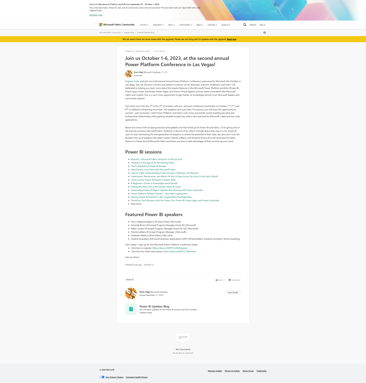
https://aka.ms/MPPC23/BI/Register (170, 247)
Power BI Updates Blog (145, 32)
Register (253, 24)
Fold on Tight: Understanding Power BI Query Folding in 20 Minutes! (165, 172)
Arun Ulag (138, 72)
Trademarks (261, 371)
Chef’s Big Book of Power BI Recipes (148, 165)
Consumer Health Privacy (137, 377)
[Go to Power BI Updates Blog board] (131, 309)
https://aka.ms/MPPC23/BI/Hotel (179, 251)
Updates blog (129, 32)
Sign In (262, 24)
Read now (231, 39)
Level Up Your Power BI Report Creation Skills (153, 179)
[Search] (245, 24)
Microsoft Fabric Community (110, 32)
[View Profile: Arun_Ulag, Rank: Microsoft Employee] (128, 73)
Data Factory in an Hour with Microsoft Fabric (153, 169)
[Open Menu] (265, 33)
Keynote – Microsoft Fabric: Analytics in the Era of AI (156, 159)
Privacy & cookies (232, 371)
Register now (95, 14)
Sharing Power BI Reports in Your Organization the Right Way (161, 196)
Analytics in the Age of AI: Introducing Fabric (153, 162)
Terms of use (248, 371)
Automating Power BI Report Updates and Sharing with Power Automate (167, 190)
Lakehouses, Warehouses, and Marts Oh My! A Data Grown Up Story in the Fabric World (174, 176)
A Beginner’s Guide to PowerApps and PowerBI (154, 183)
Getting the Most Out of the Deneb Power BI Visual (156, 186)
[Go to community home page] (117, 24)
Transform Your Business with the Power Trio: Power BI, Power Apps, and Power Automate (175, 200)
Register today (132, 81)
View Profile (233, 292)
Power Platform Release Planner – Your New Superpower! (159, 193)
